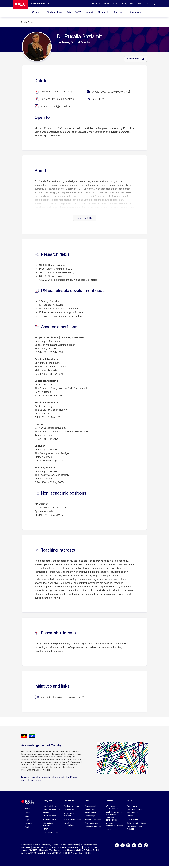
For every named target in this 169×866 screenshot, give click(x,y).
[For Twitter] (122, 845)
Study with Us (49, 801)
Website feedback (89, 845)
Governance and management (134, 811)
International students (48, 824)
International (135, 12)
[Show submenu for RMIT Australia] (48, 3)
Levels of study (49, 806)
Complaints (26, 847)
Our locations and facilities (134, 828)
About (89, 12)
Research (103, 12)
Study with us (54, 12)
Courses (36, 12)
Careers (28, 823)
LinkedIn (96, 99)
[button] (153, 3)
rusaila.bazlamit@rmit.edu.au (55, 106)
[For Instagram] (128, 845)
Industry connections (69, 824)
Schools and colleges (136, 823)
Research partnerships (111, 819)
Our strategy (132, 806)
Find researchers (92, 823)
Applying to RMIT (50, 819)
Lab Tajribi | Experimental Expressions (60, 697)
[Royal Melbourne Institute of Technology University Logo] (20, 4)
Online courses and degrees (51, 811)
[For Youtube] (140, 845)
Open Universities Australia (67, 850)
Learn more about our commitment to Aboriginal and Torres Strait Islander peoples (49, 779)
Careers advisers (50, 832)
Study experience (71, 806)
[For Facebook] (117, 845)
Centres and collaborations (91, 811)
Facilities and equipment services (114, 824)
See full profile (134, 58)
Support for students (69, 814)
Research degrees (93, 819)
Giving (108, 829)
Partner (118, 12)
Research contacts (93, 827)
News (27, 808)
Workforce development (112, 807)
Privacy (63, 845)
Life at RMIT (74, 12)
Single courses (49, 815)
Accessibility (73, 845)
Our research (90, 806)
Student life (69, 810)
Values (130, 815)
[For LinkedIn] (134, 845)
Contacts (28, 827)
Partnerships (90, 815)
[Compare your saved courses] (148, 3)
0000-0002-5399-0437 (114, 91)
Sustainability (132, 819)
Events (28, 812)
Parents (46, 829)
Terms (55, 845)
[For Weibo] (146, 845)
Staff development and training (114, 813)
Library (28, 816)
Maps (27, 820)
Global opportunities (73, 819)
